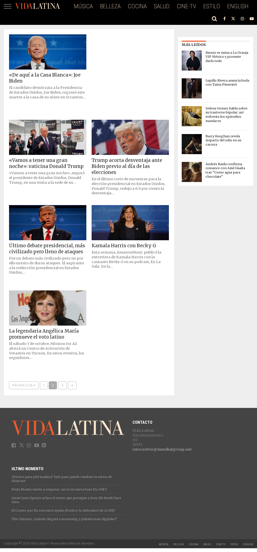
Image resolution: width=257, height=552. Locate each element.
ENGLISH (237, 6)
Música (83, 6)
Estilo (211, 6)
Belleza (110, 6)
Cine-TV (186, 6)
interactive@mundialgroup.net (162, 449)
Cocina (137, 6)
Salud (162, 6)
